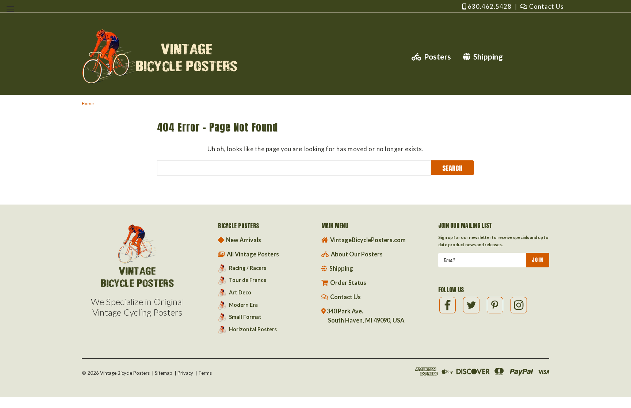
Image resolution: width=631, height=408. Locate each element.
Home (88, 104)
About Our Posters (356, 254)
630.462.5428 (489, 6)
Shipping (486, 56)
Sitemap (163, 373)
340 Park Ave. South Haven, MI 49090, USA (365, 315)
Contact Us (546, 6)
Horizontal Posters (253, 329)
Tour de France (247, 280)
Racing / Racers (247, 268)
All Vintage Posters (252, 254)
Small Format (245, 317)
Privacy (185, 373)
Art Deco (240, 292)
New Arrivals (243, 239)
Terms (205, 373)
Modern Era (243, 305)
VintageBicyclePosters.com (367, 239)
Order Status (347, 282)
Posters (436, 56)
